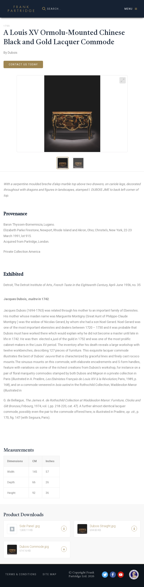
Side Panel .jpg (29, 528)
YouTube (121, 574)
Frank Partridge (21, 9)
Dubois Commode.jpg (34, 548)
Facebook (113, 574)
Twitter (105, 574)
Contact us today (23, 64)
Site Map (50, 574)
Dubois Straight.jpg (103, 528)
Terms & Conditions (21, 574)
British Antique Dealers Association (134, 574)
